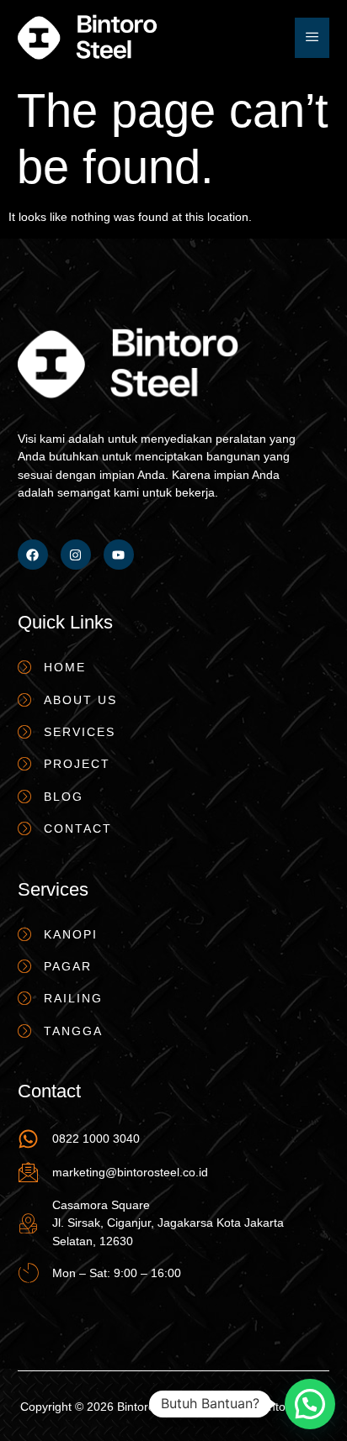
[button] (310, 1404)
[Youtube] (119, 554)
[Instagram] (76, 554)
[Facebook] (33, 554)
